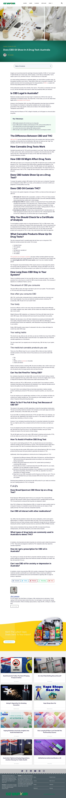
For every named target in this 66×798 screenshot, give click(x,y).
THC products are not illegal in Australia (20, 256)
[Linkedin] (31, 771)
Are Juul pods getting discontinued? (49, 676)
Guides (25, 3)
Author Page (14, 606)
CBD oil (46, 83)
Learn (30, 3)
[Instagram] (44, 771)
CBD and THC (13, 139)
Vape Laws (43, 3)
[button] (62, 3)
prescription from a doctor (23, 100)
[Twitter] (22, 771)
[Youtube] (35, 771)
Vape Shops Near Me (49, 703)
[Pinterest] (39, 771)
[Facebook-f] (26, 771)
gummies (24, 361)
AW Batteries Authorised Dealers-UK (49, 758)
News (50, 3)
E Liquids (37, 3)
